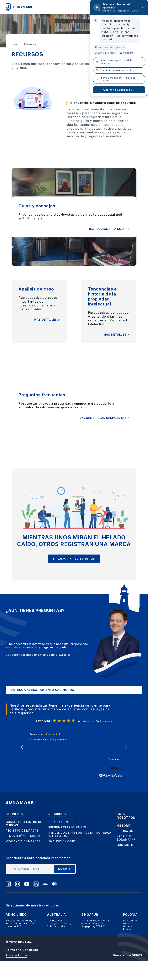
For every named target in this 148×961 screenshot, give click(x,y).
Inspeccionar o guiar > (109, 228)
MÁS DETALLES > (47, 319)
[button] (22, 747)
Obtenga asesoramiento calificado (42, 689)
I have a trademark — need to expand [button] (117, 79)
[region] (74, 747)
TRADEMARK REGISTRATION (74, 558)
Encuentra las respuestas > (105, 418)
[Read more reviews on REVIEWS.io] (110, 775)
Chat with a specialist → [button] (119, 89)
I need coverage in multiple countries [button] (116, 62)
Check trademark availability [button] (117, 70)
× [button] (142, 7)
